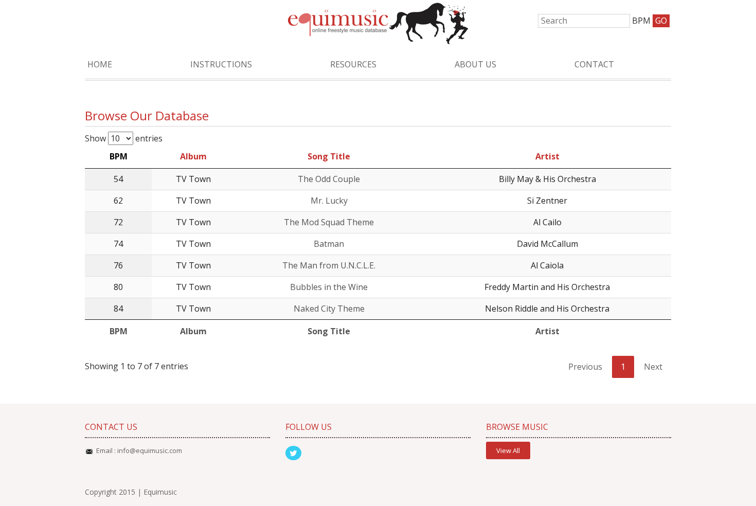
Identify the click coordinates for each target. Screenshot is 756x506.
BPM (119, 156)
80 (118, 287)
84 (118, 308)
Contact (594, 64)
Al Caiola (547, 265)
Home (99, 64)
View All (508, 450)
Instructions (221, 64)
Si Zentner (547, 200)
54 (118, 179)
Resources (353, 64)
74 (118, 243)
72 (118, 222)
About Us (475, 64)
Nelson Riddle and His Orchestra (547, 308)
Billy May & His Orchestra (547, 179)
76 (118, 265)
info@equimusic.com (149, 450)
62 (118, 200)
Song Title (329, 156)
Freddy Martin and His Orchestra (547, 287)
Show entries (124, 138)
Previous (585, 366)
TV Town (193, 179)
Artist (547, 156)
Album (193, 156)
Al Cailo (547, 222)
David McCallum (547, 243)
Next (653, 366)
